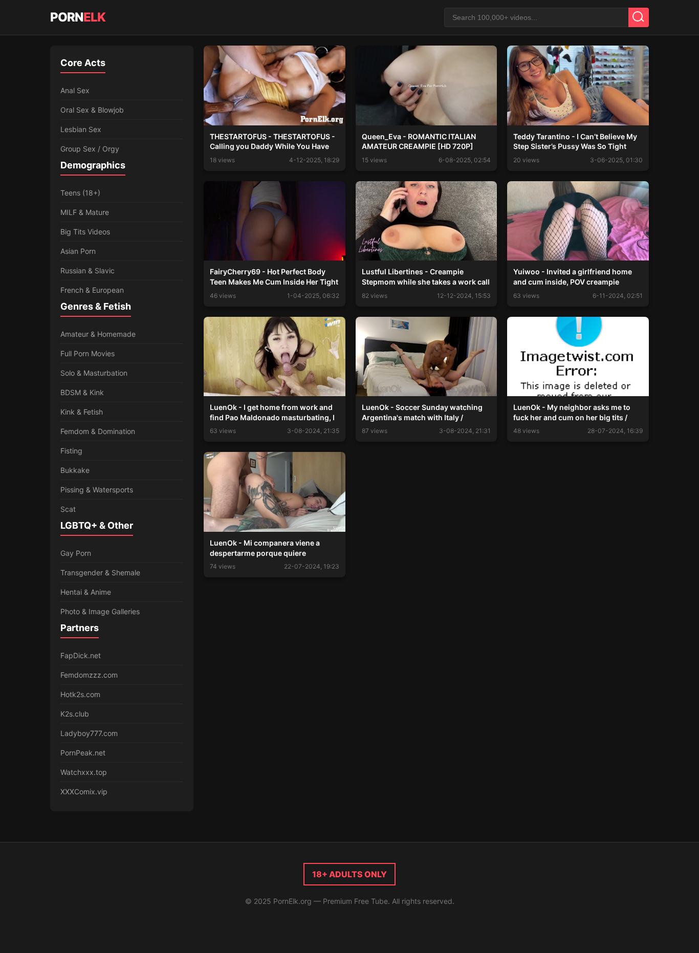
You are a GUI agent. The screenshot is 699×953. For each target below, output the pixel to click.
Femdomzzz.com (89, 674)
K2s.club (74, 713)
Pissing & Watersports (96, 489)
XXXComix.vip (83, 791)
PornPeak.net (82, 752)
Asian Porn (78, 251)
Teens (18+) (80, 192)
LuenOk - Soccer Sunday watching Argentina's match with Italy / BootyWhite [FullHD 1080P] (422, 417)
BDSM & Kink (82, 392)
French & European (92, 290)
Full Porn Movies (87, 353)
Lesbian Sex (80, 129)
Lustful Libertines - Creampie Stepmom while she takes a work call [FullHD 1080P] (426, 281)
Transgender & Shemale (100, 572)
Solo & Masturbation (93, 373)
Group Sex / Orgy (89, 148)
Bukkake (75, 470)
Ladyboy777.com (89, 733)
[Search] (638, 17)
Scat (68, 509)
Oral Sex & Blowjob (92, 109)
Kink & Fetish (81, 411)
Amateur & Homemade (98, 334)
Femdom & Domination (97, 431)
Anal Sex (75, 90)
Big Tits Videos (85, 231)
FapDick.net (80, 655)
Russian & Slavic (87, 270)
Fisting (71, 450)
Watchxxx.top (83, 772)
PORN (77, 17)
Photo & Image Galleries (100, 611)
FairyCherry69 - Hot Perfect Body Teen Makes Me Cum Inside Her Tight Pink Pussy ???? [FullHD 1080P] (274, 281)
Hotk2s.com (80, 694)
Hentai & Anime (85, 592)
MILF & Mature (84, 212)
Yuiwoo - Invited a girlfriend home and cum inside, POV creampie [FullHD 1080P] (572, 281)
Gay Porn (75, 553)
